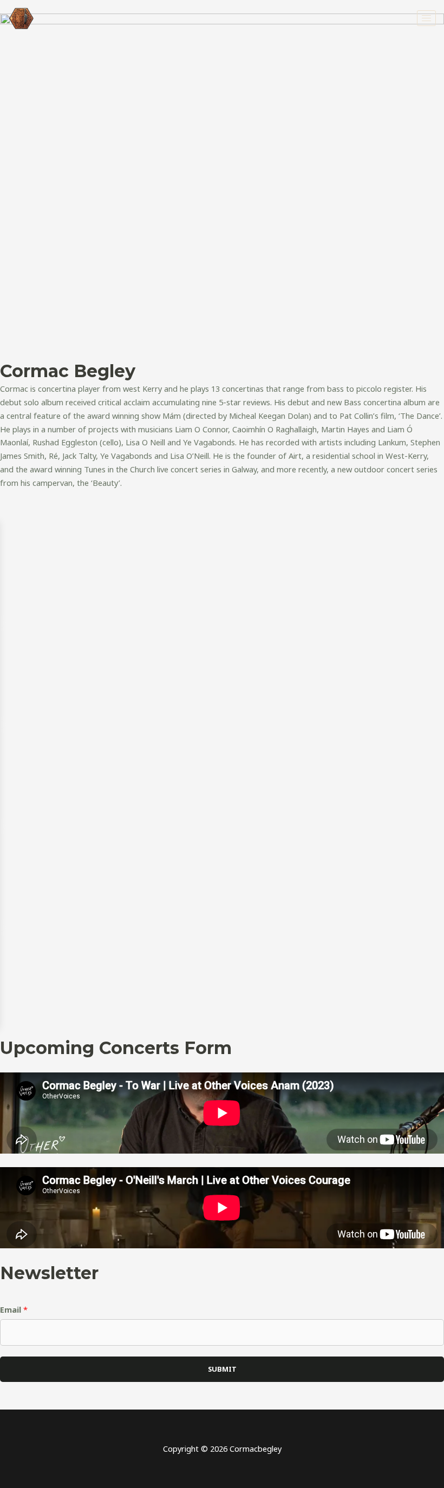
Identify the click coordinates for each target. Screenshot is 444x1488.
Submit (222, 1369)
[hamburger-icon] (426, 18)
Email (14, 1309)
